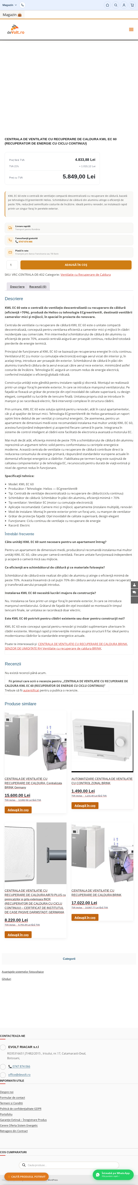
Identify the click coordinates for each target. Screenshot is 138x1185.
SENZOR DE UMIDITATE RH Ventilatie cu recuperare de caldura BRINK (53, 648)
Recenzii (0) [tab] (37, 287)
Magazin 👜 (12, 14)
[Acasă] (107, 5)
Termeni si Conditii (11, 1103)
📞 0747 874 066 (23, 241)
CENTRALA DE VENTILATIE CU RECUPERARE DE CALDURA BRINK (82, 644)
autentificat (31, 690)
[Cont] (124, 5)
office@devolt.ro (19, 1075)
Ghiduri (6, 979)
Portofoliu (6, 1114)
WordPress (53, 1180)
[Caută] (115, 5)
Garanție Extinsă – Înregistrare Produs (23, 1120)
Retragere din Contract (14, 1131)
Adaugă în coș (76, 265)
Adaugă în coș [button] (18, 810)
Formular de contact (12, 1097)
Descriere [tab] (17, 287)
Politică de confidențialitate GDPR (20, 1108)
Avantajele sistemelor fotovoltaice (23, 971)
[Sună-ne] (22, 5)
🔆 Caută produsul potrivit (26, 1176)
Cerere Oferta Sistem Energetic (19, 1125)
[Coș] (132, 5)
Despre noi (6, 1092)
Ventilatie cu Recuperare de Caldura (86, 274)
